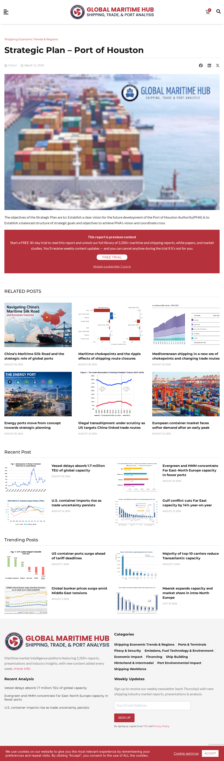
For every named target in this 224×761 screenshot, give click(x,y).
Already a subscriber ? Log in (112, 266)
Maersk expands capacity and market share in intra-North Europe (188, 593)
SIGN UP (124, 717)
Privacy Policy (161, 726)
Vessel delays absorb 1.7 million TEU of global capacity (45, 688)
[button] (201, 65)
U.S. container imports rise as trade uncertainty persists (46, 708)
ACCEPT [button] (210, 753)
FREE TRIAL (112, 257)
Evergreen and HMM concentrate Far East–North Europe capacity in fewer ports (190, 470)
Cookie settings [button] (186, 754)
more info (22, 669)
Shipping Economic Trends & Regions (31, 39)
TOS (145, 726)
